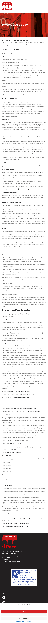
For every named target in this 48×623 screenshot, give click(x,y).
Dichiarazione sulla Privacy (26, 621)
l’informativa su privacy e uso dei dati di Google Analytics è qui (18, 189)
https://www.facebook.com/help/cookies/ (21, 391)
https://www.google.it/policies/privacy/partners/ (13, 443)
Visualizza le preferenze (24, 618)
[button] (46, 604)
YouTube (33, 151)
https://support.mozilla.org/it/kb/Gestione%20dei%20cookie (19, 516)
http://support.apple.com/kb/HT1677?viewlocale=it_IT (17, 526)
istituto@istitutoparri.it (20, 56)
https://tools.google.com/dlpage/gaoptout (11, 452)
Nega (24, 614)
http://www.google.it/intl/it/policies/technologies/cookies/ (25, 408)
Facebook (6, 154)
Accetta (24, 611)
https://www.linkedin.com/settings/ (21, 405)
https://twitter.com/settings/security (21, 400)
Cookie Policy (18, 621)
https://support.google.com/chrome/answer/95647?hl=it (18, 513)
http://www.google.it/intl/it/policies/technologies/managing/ (27, 411)
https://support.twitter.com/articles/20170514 (21, 397)
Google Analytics (39, 172)
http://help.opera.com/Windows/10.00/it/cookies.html (17, 523)
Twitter (37, 153)
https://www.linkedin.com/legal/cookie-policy (21, 403)
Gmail (9, 166)
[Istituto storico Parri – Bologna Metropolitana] (7, 6)
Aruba (40, 125)
